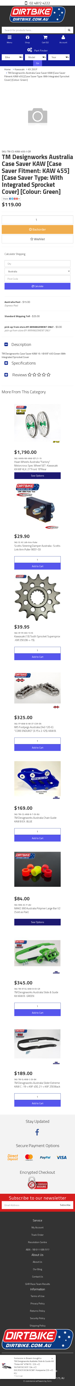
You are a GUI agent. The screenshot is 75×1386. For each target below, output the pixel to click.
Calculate (38, 286)
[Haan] (56, 441)
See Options (37, 475)
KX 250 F (32, 69)
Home (7, 69)
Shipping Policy (38, 1325)
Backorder (39, 229)
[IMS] (56, 707)
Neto (49, 1381)
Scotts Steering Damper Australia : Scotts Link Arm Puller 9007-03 (37, 547)
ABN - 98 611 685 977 (37, 1249)
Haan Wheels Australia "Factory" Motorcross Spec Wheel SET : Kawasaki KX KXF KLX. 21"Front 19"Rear (36, 465)
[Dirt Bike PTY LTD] (37, 13)
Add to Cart (37, 566)
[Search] (69, 30)
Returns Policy (37, 1311)
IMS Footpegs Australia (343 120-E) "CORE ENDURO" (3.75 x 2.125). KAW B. (35, 729)
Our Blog (37, 1269)
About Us (37, 1262)
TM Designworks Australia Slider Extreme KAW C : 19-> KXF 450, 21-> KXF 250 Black (37, 1085)
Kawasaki (20, 69)
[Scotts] (52, 527)
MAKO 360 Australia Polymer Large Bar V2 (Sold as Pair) (37, 910)
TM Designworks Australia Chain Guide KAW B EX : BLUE (35, 819)
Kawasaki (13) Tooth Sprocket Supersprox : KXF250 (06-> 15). (37, 638)
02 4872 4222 (39, 3)
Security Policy (37, 1318)
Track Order (37, 1235)
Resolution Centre (37, 1242)
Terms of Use (37, 1296)
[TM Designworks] (56, 797)
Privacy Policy (38, 1303)
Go (37, 63)
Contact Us (37, 1276)
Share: (6, 198)
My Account (37, 1227)
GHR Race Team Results (37, 1284)
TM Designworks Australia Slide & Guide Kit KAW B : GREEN (36, 994)
